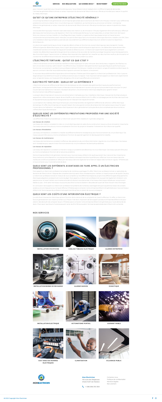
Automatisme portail (81, 323)
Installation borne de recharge (48, 286)
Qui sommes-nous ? (86, 4)
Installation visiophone (48, 249)
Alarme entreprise (113, 249)
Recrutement (102, 4)
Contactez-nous (120, 4)
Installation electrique (48, 323)
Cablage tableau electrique (81, 249)
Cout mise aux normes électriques (48, 362)
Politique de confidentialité (116, 379)
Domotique (114, 286)
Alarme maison (81, 286)
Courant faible (114, 323)
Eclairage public (113, 360)
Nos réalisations (69, 4)
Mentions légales (112, 381)
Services (56, 4)
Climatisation (81, 360)
